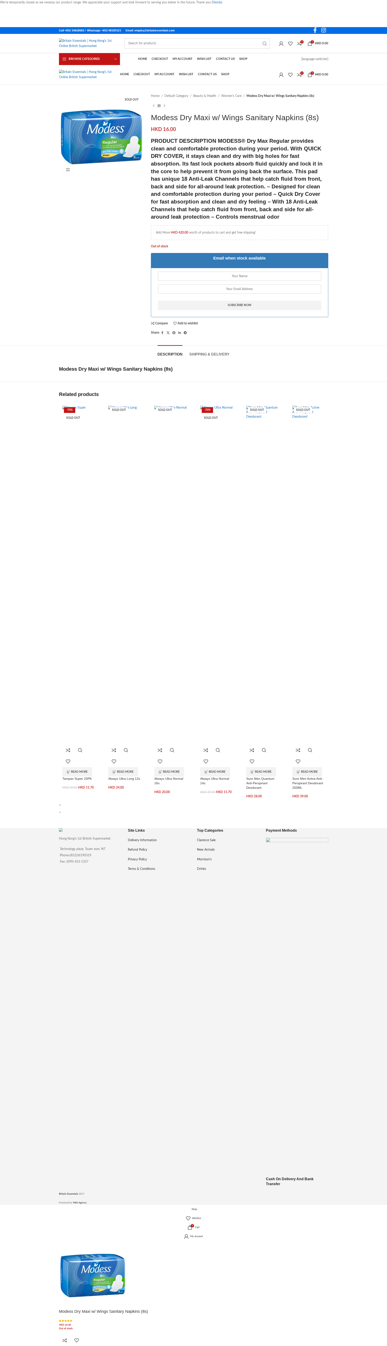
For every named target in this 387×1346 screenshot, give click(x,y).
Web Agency (80, 1202)
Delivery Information (142, 840)
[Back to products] (159, 105)
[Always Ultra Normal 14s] (216, 575)
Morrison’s (204, 859)
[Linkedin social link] (179, 333)
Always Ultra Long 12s (124, 778)
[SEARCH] (265, 43)
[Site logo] (87, 43)
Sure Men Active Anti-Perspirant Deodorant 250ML (307, 783)
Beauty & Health (204, 96)
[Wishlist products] (290, 43)
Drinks (201, 869)
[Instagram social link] (323, 30)
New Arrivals (206, 849)
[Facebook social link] (315, 30)
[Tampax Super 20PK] (78, 575)
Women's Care (231, 96)
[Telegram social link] (185, 333)
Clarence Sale (206, 840)
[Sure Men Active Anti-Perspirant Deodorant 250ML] (308, 575)
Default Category (176, 96)
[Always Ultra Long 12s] (124, 575)
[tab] (170, 352)
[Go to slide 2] (195, 812)
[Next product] (164, 105)
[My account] (281, 43)
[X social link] (168, 333)
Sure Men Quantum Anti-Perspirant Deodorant (260, 783)
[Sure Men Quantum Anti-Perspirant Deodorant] (262, 575)
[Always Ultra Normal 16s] (170, 575)
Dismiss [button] (217, 2)
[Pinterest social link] (174, 333)
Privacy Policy (137, 859)
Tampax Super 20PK (77, 778)
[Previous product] (153, 105)
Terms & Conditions (141, 869)
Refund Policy (137, 849)
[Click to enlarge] (68, 169)
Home (155, 96)
